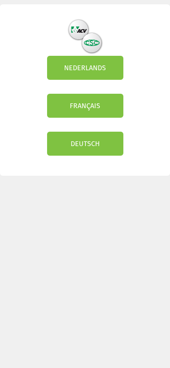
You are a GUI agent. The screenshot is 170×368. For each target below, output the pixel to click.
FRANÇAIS (85, 106)
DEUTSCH (85, 144)
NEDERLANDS (85, 68)
